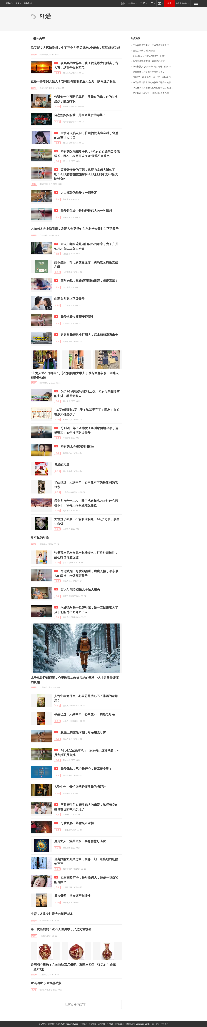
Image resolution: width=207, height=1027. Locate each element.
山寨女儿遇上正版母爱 (69, 298)
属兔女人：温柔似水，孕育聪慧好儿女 (80, 841)
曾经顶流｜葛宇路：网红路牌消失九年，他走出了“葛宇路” (154, 93)
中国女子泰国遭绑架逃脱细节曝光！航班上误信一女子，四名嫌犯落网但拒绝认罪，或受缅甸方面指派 (154, 82)
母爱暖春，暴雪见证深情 (77, 823)
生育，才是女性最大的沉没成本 (52, 913)
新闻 (34, 990)
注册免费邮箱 (181, 3)
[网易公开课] (132, 3)
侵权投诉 (164, 1024)
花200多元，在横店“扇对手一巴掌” (149, 56)
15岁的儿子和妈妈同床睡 (77, 446)
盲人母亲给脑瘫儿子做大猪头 (80, 589)
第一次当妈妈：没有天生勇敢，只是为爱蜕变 (61, 929)
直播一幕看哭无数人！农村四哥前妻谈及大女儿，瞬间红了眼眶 (73, 81)
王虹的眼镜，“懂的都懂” (144, 51)
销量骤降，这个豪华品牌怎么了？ (149, 72)
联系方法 (92, 1024)
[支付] (152, 3)
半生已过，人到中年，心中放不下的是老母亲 (84, 714)
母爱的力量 (61, 464)
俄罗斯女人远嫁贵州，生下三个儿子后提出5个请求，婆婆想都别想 (75, 47)
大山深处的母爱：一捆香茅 (79, 192)
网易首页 (9, 3)
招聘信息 (101, 1024)
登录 (169, 3)
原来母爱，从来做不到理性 (72, 895)
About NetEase (72, 1024)
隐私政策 (119, 1024)
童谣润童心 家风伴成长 (46, 983)
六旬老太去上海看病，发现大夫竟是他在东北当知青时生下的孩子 (75, 228)
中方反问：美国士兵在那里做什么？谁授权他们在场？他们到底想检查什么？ (154, 88)
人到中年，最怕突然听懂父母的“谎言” (80, 786)
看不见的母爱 (40, 537)
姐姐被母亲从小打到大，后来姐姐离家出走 (89, 334)
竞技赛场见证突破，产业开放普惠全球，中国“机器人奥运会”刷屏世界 (154, 45)
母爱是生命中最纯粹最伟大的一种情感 (86, 210)
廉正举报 (155, 1024)
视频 (57, 73)
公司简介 (83, 1024)
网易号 (34, 54)
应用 (17, 3)
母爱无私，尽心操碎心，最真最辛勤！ (86, 768)
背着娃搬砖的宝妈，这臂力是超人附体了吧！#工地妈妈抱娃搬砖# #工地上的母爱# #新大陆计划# (86, 174)
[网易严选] (143, 3)
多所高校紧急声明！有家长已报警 (149, 61)
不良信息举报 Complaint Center (137, 1024)
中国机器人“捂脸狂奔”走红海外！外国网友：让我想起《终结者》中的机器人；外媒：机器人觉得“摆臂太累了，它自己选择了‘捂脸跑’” (154, 66)
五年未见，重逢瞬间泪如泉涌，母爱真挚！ (89, 280)
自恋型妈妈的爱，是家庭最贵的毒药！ (80, 115)
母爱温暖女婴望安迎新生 (77, 316)
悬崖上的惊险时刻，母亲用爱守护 (83, 732)
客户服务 (110, 1024)
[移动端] (123, 3)
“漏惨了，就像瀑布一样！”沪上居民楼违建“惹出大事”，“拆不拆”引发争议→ (154, 77)
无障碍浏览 (28, 3)
